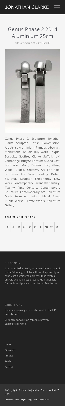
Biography (10, 350)
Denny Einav (44, 399)
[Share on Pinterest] (30, 227)
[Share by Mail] (57, 227)
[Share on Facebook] (8, 227)
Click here (10, 319)
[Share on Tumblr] (41, 227)
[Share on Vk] (46, 227)
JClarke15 (45, 42)
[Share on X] (13, 227)
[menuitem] (55, 7)
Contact (9, 367)
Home (8, 344)
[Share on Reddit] (52, 227)
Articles (8, 361)
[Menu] (55, 7)
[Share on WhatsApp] (24, 227)
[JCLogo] (27, 7)
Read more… (52, 283)
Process (9, 355)
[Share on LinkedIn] (35, 227)
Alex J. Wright (20, 399)
